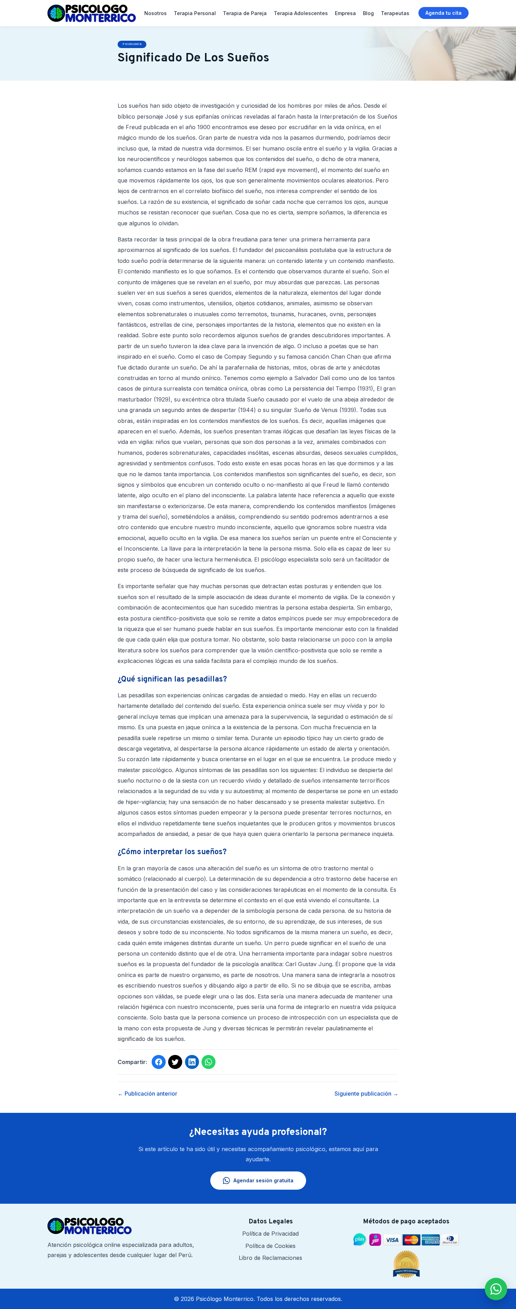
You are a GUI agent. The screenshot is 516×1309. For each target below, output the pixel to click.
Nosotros (155, 13)
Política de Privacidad (270, 1233)
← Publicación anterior (147, 1093)
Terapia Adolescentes (301, 13)
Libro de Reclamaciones (270, 1257)
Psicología (132, 44)
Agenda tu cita (443, 13)
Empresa (345, 13)
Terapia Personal (195, 13)
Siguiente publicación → (366, 1093)
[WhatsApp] (496, 1289)
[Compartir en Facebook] (159, 1062)
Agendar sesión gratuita (263, 1180)
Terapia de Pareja (245, 13)
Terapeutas (395, 13)
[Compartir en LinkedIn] (192, 1062)
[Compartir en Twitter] (175, 1062)
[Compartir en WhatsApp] (208, 1062)
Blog (368, 13)
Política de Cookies (270, 1245)
